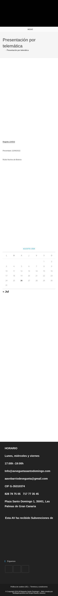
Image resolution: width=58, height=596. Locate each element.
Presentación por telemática (18, 50)
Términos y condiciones (39, 587)
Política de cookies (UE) (19, 587)
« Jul (6, 291)
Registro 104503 (9, 142)
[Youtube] (25, 569)
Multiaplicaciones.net (21, 593)
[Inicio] (3, 50)
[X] (9, 569)
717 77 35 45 (31, 493)
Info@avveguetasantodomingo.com (27, 471)
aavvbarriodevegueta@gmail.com (26, 478)
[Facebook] (17, 569)
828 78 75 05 (13, 493)
